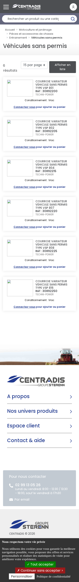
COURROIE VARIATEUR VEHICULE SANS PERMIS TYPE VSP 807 (51, 204)
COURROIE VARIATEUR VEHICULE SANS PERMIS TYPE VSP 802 (51, 124)
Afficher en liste (62, 67)
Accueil (10, 30)
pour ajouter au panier (39, 107)
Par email (21, 499)
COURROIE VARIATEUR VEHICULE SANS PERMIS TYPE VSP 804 (51, 164)
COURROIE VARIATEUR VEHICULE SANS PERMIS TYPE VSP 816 (51, 284)
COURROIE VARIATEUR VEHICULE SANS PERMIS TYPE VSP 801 (51, 84)
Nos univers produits (32, 411)
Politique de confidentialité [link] (53, 576)
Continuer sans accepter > (41, 570)
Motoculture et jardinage (35, 30)
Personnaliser (22, 576)
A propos (18, 396)
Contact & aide (26, 440)
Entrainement (18, 38)
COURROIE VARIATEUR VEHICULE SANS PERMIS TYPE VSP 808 (51, 244)
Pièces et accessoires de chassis (31, 34)
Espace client (23, 425)
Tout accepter (42, 564)
